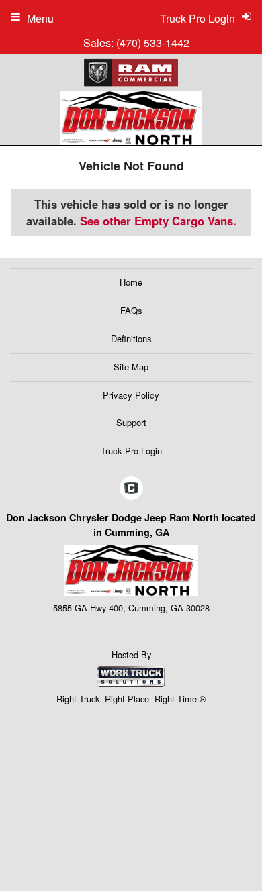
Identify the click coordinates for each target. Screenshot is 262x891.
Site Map (131, 366)
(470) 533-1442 (152, 42)
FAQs (131, 310)
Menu (40, 18)
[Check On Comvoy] (131, 488)
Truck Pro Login (131, 450)
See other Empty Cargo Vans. (158, 221)
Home (131, 282)
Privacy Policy (131, 394)
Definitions (131, 338)
